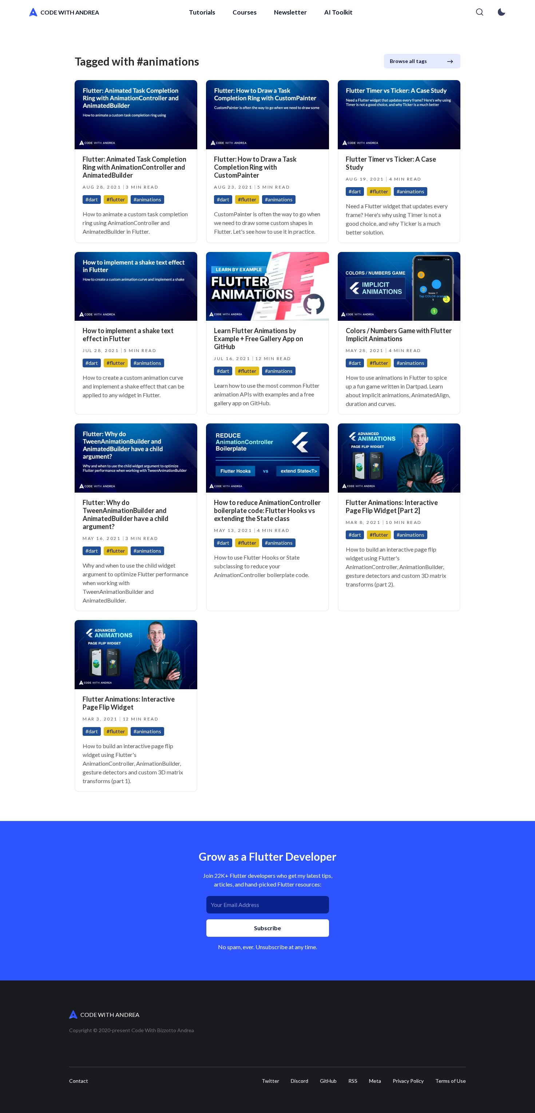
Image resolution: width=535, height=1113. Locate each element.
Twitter (270, 1081)
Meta (375, 1081)
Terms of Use (450, 1081)
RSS (352, 1081)
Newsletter (290, 12)
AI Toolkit (338, 12)
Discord (299, 1081)
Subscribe (267, 927)
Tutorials (202, 12)
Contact (78, 1081)
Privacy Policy (408, 1081)
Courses (245, 12)
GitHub (328, 1081)
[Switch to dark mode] (502, 12)
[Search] (479, 12)
